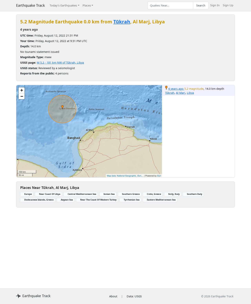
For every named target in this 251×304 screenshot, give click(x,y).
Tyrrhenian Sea (132, 199)
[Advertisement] (125, 245)
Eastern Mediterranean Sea (161, 199)
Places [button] (87, 5)
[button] (62, 107)
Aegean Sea (67, 199)
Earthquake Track (30, 5)
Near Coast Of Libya (49, 193)
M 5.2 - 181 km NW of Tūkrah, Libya (60, 62)
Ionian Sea (109, 193)
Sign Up (228, 5)
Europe (28, 193)
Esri (159, 175)
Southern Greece (131, 193)
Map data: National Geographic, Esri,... (125, 175)
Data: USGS (134, 296)
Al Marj (180, 93)
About (113, 296)
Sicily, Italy (174, 193)
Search (200, 5)
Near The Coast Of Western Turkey (98, 199)
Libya (190, 93)
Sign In (215, 5)
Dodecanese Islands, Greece (39, 199)
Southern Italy (194, 193)
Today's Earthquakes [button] (63, 5)
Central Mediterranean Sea (82, 193)
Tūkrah (121, 21)
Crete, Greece (154, 193)
